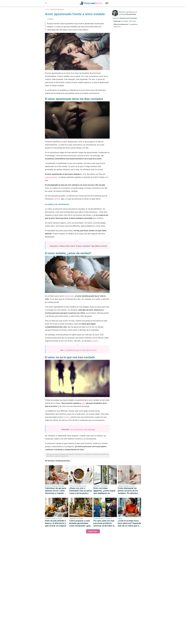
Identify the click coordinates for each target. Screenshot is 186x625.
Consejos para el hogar (77, 486)
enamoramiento (51, 177)
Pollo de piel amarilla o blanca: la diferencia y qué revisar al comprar (55, 523)
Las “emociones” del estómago (82, 429)
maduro (67, 417)
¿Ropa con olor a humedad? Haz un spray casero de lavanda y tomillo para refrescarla (80, 490)
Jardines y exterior (100, 486)
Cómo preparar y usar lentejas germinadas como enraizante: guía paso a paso (79, 523)
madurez (94, 341)
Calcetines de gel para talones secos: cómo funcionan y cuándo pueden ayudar (55, 490)
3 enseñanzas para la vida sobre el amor (80, 350)
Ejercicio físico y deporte (102, 518)
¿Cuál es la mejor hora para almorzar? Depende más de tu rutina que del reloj (129, 523)
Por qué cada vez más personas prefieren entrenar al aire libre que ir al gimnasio (105, 523)
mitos (83, 403)
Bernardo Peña (131, 14)
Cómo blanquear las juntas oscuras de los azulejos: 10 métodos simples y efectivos (128, 490)
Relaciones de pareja (57, 9)
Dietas (120, 518)
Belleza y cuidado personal (54, 486)
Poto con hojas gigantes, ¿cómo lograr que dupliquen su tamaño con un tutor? (104, 490)
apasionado (69, 296)
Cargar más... (93, 531)
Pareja (47, 9)
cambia (57, 199)
